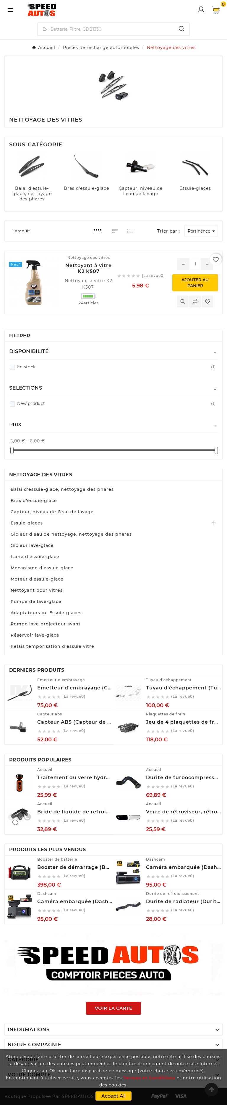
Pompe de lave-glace (36, 601)
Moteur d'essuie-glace (37, 579)
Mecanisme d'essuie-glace (42, 568)
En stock (116, 367)
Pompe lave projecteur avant (46, 624)
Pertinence (202, 231)
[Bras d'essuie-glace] (86, 166)
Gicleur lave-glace (32, 545)
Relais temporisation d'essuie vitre (52, 646)
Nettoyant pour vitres (37, 590)
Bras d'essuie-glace (86, 188)
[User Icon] (205, 9)
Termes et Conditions (149, 1078)
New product (116, 403)
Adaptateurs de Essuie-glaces (46, 612)
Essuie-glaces (195, 188)
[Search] (181, 28)
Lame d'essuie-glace (35, 556)
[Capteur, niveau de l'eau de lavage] (140, 166)
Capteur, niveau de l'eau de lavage (141, 191)
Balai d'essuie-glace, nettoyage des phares (32, 194)
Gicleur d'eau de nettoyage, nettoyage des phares (71, 534)
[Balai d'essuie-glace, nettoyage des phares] (31, 166)
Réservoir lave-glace (35, 635)
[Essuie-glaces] (195, 166)
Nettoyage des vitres (40, 475)
